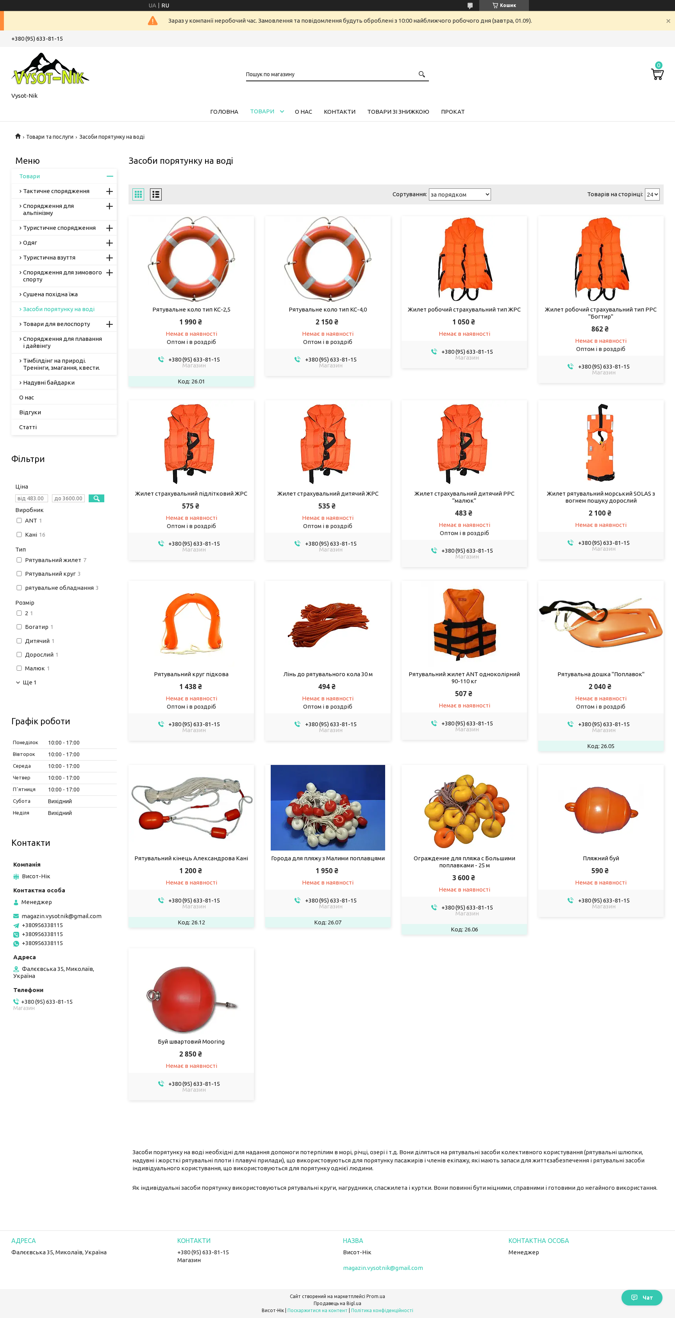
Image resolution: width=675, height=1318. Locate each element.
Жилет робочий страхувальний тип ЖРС (464, 309)
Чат (648, 1298)
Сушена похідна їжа (50, 294)
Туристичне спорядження (59, 227)
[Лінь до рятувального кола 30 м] (328, 624)
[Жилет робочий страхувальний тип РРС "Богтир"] (601, 259)
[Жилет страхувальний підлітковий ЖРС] (191, 443)
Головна (224, 111)
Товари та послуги (49, 137)
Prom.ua (375, 1296)
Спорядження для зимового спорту (62, 276)
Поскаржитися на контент (318, 1310)
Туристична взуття (49, 257)
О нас (303, 111)
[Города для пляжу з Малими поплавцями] (328, 808)
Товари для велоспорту (56, 324)
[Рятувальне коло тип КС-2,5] (191, 259)
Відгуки (30, 412)
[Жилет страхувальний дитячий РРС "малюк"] (464, 443)
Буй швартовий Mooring (191, 1041)
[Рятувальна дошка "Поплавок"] (601, 624)
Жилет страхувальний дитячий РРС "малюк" (464, 497)
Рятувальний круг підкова (191, 674)
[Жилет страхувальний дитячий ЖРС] (328, 443)
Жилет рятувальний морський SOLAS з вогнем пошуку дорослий (601, 497)
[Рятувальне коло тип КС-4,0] (328, 259)
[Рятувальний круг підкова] (191, 624)
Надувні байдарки (49, 382)
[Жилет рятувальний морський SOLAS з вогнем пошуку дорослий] (601, 443)
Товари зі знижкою (398, 111)
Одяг (30, 242)
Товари (262, 111)
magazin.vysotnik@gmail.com (61, 916)
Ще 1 (30, 682)
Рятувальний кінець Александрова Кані (191, 858)
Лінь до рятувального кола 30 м (328, 674)
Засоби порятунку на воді (59, 309)
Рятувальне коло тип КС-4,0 (328, 309)
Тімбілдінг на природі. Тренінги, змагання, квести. (61, 364)
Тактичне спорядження (56, 191)
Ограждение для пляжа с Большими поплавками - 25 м (464, 862)
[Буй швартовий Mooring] (191, 991)
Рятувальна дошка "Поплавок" (601, 674)
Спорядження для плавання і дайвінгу (62, 342)
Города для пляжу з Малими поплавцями (328, 858)
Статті (28, 427)
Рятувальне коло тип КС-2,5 (191, 309)
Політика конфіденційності (382, 1310)
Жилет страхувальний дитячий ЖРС (328, 493)
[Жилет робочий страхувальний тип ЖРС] (464, 259)
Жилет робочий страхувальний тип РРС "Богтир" (601, 313)
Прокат (453, 111)
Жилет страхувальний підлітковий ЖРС (191, 493)
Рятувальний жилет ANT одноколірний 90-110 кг (464, 677)
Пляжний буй (601, 858)
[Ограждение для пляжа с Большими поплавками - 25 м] (464, 808)
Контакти (339, 111)
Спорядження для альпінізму (48, 209)
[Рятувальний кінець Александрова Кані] (191, 808)
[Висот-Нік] (50, 68)
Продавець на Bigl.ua (337, 1303)
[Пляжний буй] (601, 808)
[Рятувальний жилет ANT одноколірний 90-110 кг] (464, 624)
